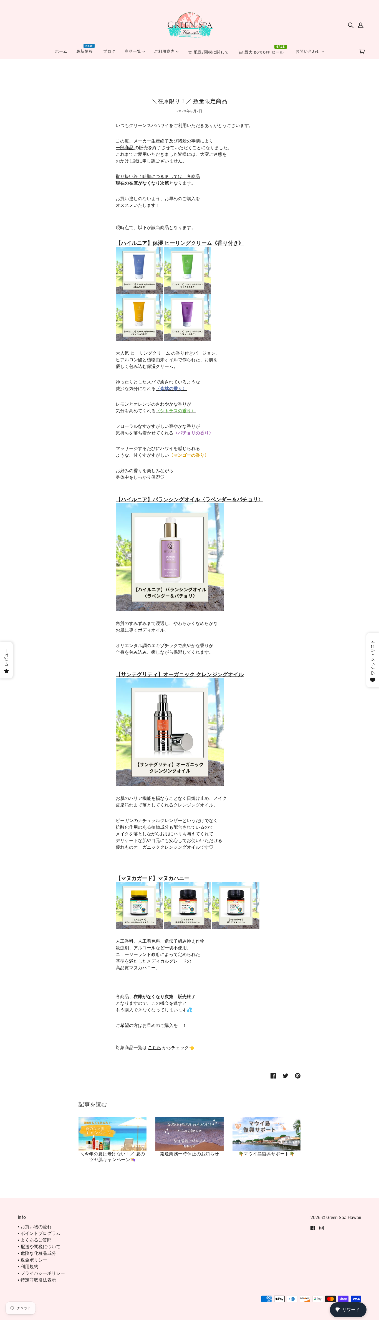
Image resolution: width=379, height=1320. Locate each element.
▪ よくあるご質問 (35, 1240)
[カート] (362, 51)
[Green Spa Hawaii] (189, 24)
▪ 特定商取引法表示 (37, 1280)
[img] (351, 24)
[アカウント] (361, 24)
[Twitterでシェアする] (285, 1075)
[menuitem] (61, 51)
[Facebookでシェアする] (273, 1075)
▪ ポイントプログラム (39, 1233)
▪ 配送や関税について (39, 1246)
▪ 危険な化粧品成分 (37, 1253)
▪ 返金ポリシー (32, 1260)
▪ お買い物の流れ (35, 1226)
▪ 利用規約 (28, 1266)
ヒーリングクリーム (150, 353)
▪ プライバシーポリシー (41, 1273)
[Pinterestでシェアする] (298, 1075)
